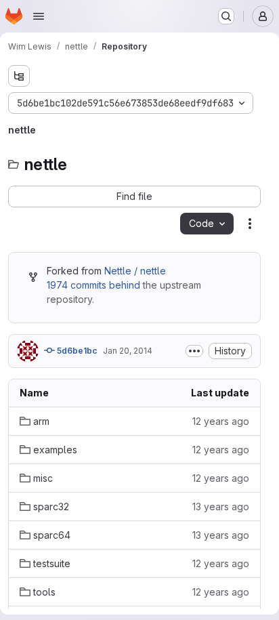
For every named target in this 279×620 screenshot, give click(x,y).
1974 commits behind (93, 285)
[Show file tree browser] (19, 76)
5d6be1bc (76, 351)
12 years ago (220, 421)
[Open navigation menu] (38, 16)
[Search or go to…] (226, 16)
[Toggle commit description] (194, 351)
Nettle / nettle (135, 270)
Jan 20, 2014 (127, 351)
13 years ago (220, 506)
